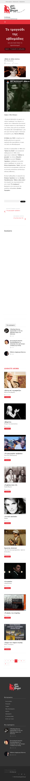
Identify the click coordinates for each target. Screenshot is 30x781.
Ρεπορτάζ (7, 703)
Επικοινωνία (16, 1)
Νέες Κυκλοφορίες (10, 708)
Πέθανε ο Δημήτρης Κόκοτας (18, 352)
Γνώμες (7, 706)
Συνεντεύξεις (8, 701)
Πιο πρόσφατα (11, 325)
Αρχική (7, 49)
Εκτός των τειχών (9, 718)
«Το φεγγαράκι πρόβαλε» (13, 210)
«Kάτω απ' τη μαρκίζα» (12, 390)
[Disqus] (15, 253)
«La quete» (8, 581)
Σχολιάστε (16, 63)
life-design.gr (13, 772)
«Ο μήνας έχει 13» (18, 218)
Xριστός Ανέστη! (10, 548)
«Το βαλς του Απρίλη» (12, 613)
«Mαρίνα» (8, 422)
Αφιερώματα (8, 713)
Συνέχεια (8, 397)
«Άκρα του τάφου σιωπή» (13, 642)
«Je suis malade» (10, 516)
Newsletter (22, 1)
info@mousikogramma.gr (20, 776)
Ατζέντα (7, 711)
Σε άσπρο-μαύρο (9, 716)
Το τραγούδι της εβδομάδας (17, 49)
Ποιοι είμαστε (9, 1)
